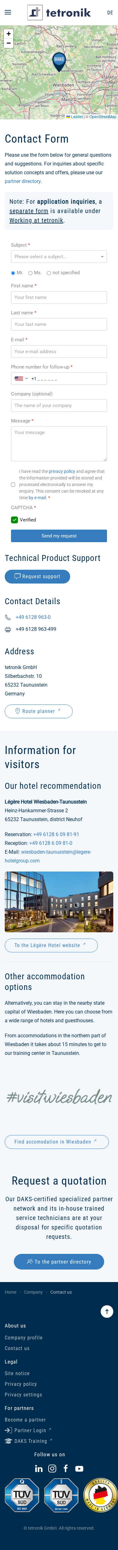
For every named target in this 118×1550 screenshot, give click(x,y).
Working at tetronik (36, 220)
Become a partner (25, 1420)
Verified (28, 519)
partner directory (23, 181)
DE (110, 13)
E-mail (19, 340)
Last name (23, 313)
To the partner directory (63, 1262)
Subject (20, 245)
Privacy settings (23, 1395)
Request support (41, 576)
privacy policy (62, 471)
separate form (28, 211)
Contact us (17, 1348)
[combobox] (24, 378)
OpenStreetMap (102, 116)
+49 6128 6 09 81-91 (56, 834)
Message (22, 421)
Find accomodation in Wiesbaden (52, 1142)
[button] (8, 12)
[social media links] (38, 1468)
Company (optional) (32, 393)
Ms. (38, 272)
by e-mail (37, 497)
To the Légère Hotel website (47, 945)
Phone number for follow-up (41, 366)
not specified (66, 272)
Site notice (17, 1373)
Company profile (24, 1338)
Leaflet (76, 116)
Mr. (20, 272)
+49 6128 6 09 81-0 (50, 843)
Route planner (38, 711)
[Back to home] (59, 12)
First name (24, 285)
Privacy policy (21, 1384)
